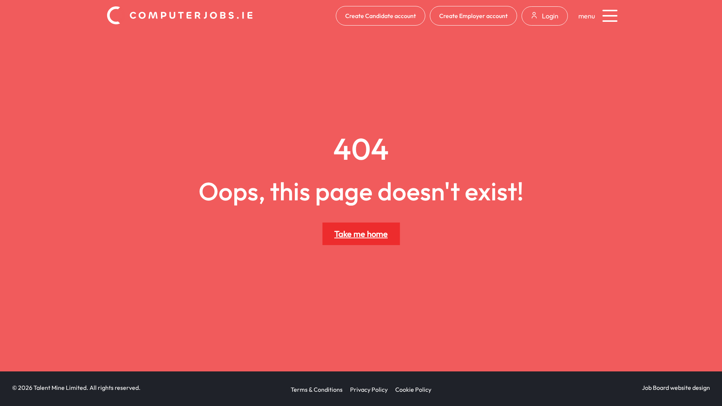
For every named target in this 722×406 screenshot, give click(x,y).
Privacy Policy (369, 389)
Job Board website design (676, 387)
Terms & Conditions (317, 389)
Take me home (361, 234)
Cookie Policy (413, 389)
